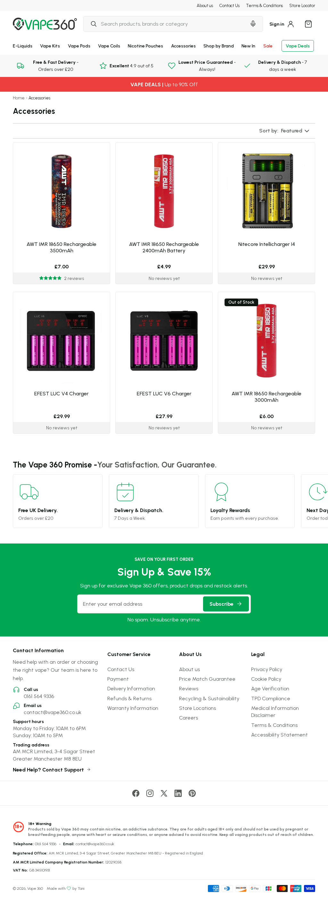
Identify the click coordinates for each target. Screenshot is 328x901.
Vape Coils (109, 45)
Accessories (183, 45)
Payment (118, 679)
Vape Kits (50, 45)
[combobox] (165, 23)
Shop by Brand (218, 45)
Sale (268, 45)
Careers (188, 717)
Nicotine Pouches (145, 45)
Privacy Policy (266, 669)
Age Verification (270, 688)
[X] (164, 793)
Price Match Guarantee (207, 679)
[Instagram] (150, 793)
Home (19, 98)
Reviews (188, 688)
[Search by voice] (253, 24)
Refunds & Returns (129, 698)
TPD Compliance (270, 698)
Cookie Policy (266, 679)
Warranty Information (132, 708)
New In (248, 45)
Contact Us (229, 5)
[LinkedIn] (178, 793)
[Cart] (308, 24)
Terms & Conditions (264, 5)
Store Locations (197, 708)
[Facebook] (136, 793)
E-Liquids (22, 45)
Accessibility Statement (279, 734)
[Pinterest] (192, 793)
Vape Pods (79, 45)
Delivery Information (131, 688)
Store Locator (302, 5)
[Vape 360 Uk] (45, 24)
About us (205, 5)
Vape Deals (298, 45)
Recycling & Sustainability (209, 698)
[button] (284, 130)
